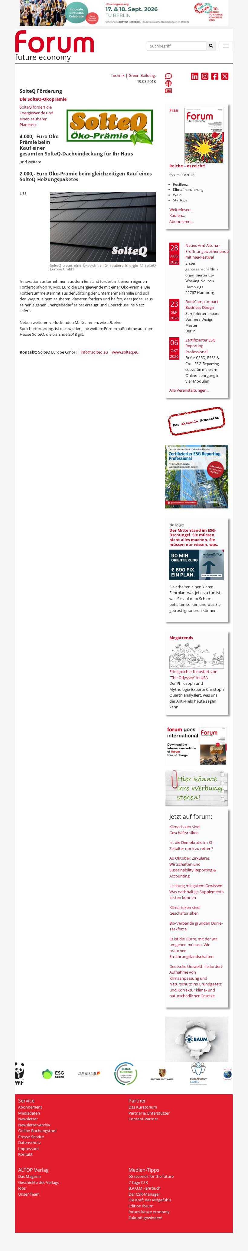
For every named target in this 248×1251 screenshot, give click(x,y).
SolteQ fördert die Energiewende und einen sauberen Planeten (36, 116)
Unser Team (29, 1194)
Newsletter (28, 1119)
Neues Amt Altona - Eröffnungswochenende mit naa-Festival (207, 251)
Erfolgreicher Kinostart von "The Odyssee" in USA (193, 674)
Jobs (22, 1188)
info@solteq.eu (94, 352)
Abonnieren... (181, 221)
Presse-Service (31, 1136)
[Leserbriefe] (168, 76)
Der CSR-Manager (144, 1194)
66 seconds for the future (151, 1176)
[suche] (211, 46)
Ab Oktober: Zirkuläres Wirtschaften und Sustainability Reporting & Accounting (192, 867)
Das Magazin (29, 1176)
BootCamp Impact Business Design (201, 304)
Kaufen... (177, 215)
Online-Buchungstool (37, 1130)
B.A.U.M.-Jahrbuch (145, 1188)
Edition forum (141, 1206)
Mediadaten (29, 1113)
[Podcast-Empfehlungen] (168, 83)
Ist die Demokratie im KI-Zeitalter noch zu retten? (191, 845)
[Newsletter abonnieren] (168, 90)
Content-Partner (143, 1119)
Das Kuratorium (143, 1107)
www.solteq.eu (125, 352)
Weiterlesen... (181, 209)
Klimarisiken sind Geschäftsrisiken (184, 829)
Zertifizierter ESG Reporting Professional (200, 345)
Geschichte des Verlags (38, 1182)
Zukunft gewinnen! (145, 1217)
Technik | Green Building (133, 75)
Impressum (28, 1148)
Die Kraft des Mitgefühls (150, 1200)
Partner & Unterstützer (149, 1113)
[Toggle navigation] (226, 46)
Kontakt (25, 1154)
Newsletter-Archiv (34, 1125)
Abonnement (30, 1107)
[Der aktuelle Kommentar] (196, 421)
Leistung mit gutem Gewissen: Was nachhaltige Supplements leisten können (196, 891)
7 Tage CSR (138, 1182)
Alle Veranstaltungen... (189, 390)
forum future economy (149, 1211)
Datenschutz (29, 1142)
